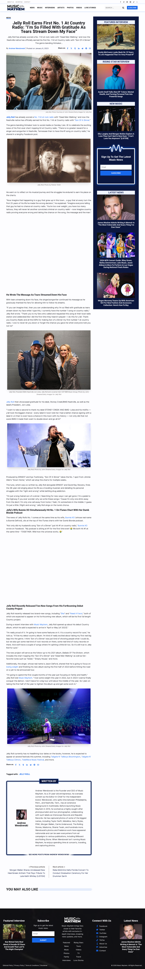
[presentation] (116, 37)
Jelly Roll (10, 402)
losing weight (12, 667)
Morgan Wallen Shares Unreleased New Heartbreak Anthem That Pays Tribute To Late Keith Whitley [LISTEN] (26, 873)
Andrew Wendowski (21, 824)
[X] (71, 48)
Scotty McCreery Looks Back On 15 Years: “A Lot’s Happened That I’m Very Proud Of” (116, 53)
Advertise (19, 2)
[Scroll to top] (140, 965)
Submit (43, 940)
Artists (60, 8)
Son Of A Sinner (82, 120)
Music (39, 8)
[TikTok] (133, 2)
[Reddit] (82, 48)
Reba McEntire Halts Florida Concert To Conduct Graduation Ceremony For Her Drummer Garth (71, 873)
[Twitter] (123, 2)
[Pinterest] (86, 48)
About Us (10, 2)
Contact (27, 2)
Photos (70, 8)
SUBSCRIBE (132, 8)
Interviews (50, 8)
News (32, 8)
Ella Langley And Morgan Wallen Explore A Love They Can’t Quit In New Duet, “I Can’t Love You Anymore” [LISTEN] (116, 136)
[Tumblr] (75, 48)
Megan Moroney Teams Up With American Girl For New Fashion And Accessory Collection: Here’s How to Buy (116, 302)
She (62, 613)
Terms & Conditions (32, 965)
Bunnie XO (70, 517)
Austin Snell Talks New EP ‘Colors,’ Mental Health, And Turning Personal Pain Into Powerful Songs (116, 94)
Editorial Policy (8, 965)
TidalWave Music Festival (33, 760)
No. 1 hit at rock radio (44, 117)
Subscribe (116, 173)
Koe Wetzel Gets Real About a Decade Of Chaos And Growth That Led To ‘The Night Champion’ (14, 945)
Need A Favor (76, 613)
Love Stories (90, 8)
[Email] (90, 48)
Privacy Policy (19, 965)
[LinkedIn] (78, 48)
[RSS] (137, 2)
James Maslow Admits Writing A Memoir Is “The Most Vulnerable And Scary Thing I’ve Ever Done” (115, 224)
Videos (79, 8)
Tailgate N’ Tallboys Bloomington (65, 757)
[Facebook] (120, 2)
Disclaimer (43, 965)
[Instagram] (130, 2)
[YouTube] (127, 2)
